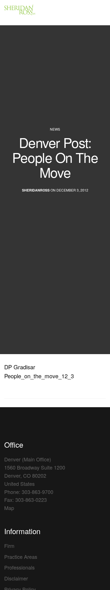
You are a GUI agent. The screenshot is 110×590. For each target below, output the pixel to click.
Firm (9, 545)
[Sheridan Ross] (36, 12)
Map (9, 507)
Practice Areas (20, 556)
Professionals (19, 567)
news (55, 129)
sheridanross (36, 190)
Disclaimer (16, 578)
